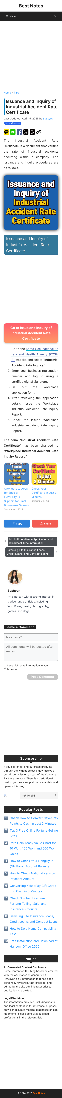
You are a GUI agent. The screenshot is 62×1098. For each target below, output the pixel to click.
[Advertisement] (31, 55)
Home (7, 92)
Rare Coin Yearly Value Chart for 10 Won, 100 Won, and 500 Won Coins (33, 848)
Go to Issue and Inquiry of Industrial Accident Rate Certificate (31, 333)
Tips (16, 92)
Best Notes (31, 6)
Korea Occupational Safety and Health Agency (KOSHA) (34, 354)
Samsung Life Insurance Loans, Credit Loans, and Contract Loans (27, 551)
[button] (55, 16)
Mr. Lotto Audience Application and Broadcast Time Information (31, 541)
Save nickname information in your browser (28, 667)
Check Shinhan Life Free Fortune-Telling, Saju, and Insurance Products (28, 903)
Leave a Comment (13, 123)
